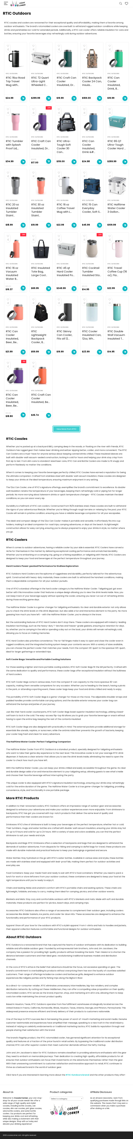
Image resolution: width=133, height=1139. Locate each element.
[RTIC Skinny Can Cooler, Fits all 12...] (66, 312)
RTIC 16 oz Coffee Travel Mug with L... (65, 208)
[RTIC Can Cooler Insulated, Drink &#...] (92, 122)
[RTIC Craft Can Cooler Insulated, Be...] (41, 375)
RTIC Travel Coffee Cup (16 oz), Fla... (117, 271)
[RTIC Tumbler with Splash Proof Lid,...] (15, 122)
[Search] (121, 3)
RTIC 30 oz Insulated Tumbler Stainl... (37, 210)
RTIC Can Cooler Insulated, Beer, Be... (12, 337)
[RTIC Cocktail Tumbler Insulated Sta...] (92, 249)
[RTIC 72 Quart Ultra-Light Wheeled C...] (41, 58)
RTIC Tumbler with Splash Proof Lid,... (14, 144)
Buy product (23, 98)
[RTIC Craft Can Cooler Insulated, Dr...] (66, 58)
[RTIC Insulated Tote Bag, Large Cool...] (41, 249)
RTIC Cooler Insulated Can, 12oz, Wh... (91, 335)
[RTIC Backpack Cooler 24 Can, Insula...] (92, 58)
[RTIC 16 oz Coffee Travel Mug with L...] (66, 185)
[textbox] (66, 1099)
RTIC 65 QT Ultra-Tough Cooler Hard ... (117, 144)
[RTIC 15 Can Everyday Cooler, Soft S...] (92, 185)
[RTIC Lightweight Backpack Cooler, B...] (41, 312)
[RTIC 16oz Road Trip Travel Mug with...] (15, 58)
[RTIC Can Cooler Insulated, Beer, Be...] (15, 312)
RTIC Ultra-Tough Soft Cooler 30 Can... (64, 146)
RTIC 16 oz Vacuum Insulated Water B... (12, 273)
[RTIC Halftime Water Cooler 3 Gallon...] (117, 185)
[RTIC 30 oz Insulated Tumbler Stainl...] (41, 185)
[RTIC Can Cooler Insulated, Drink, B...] (117, 58)
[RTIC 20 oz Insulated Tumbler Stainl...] (15, 185)
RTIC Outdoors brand (77, 1074)
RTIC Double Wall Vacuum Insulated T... (116, 335)
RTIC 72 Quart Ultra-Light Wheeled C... (40, 81)
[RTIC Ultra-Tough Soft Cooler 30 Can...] (66, 122)
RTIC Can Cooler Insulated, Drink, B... (114, 83)
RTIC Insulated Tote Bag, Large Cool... (40, 271)
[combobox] (66, 1098)
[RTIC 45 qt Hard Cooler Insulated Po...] (66, 249)
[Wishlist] (126, 3)
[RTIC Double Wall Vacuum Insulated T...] (117, 312)
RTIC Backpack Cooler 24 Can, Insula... (92, 81)
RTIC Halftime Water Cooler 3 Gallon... (116, 208)
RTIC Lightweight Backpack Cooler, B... (38, 337)
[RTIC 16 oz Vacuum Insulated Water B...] (15, 249)
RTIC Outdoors (12, 74)
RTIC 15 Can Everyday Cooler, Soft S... (91, 208)
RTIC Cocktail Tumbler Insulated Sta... (91, 271)
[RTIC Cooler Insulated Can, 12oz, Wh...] (92, 312)
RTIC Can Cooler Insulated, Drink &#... (88, 146)
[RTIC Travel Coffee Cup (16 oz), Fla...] (117, 249)
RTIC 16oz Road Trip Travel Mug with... (15, 81)
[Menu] (6, 3)
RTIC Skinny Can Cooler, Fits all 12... (64, 335)
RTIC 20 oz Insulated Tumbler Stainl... (12, 210)
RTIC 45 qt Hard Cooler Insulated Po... (66, 271)
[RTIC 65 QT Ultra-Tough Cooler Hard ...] (117, 122)
